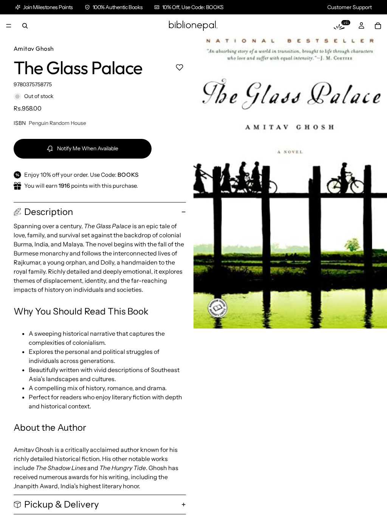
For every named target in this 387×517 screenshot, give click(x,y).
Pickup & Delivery (61, 504)
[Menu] (8, 25)
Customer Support (349, 7)
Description (48, 211)
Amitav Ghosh (34, 48)
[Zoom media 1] (290, 183)
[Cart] (378, 25)
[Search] (25, 25)
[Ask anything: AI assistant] (342, 25)
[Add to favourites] (179, 67)
